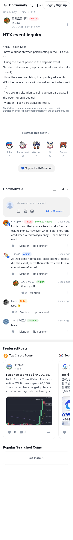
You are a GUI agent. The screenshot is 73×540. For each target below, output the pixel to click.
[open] (68, 245)
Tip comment (40, 245)
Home (23, 12)
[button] (48, 432)
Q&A (32, 12)
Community (10, 12)
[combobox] (60, 189)
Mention (24, 245)
